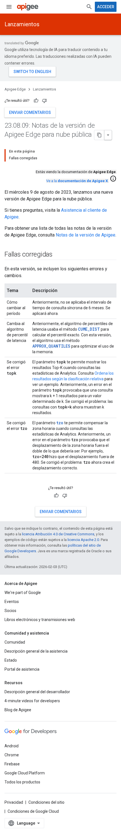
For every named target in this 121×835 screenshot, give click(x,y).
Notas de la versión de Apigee (85, 235)
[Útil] (36, 100)
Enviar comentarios (30, 112)
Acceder (105, 7)
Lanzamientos (22, 24)
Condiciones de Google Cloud (33, 811)
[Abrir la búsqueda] (89, 6)
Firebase (12, 764)
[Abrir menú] (9, 7)
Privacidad (14, 802)
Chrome (12, 755)
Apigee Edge (15, 89)
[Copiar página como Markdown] (99, 135)
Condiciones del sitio (46, 802)
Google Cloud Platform (25, 773)
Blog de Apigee (18, 710)
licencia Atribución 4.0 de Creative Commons (58, 534)
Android (12, 746)
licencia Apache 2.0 (83, 540)
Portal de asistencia (22, 669)
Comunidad (15, 642)
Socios (10, 610)
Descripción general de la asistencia (36, 651)
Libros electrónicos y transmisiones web (40, 619)
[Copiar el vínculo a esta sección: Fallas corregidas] (58, 254)
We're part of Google (23, 592)
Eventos (12, 601)
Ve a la (77, 181)
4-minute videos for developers (32, 701)
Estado (11, 660)
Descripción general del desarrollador (37, 692)
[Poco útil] (44, 100)
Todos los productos (22, 782)
